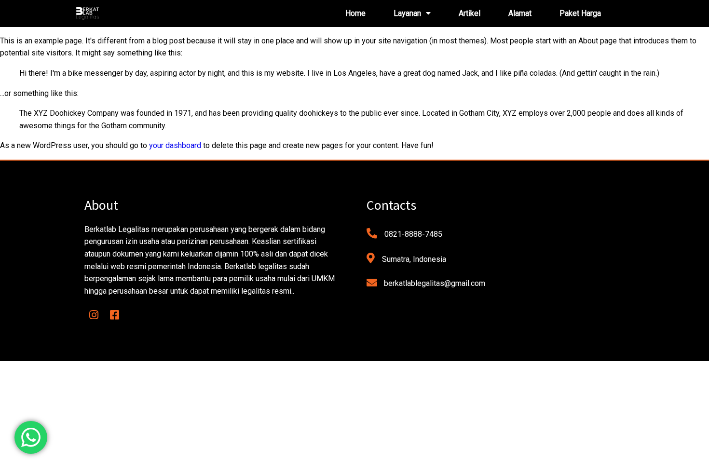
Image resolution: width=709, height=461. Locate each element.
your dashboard (175, 145)
